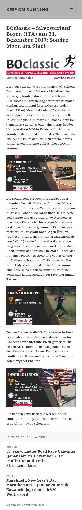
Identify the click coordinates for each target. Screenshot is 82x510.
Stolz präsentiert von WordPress (25, 505)
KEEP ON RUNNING (27, 9)
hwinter (42, 437)
